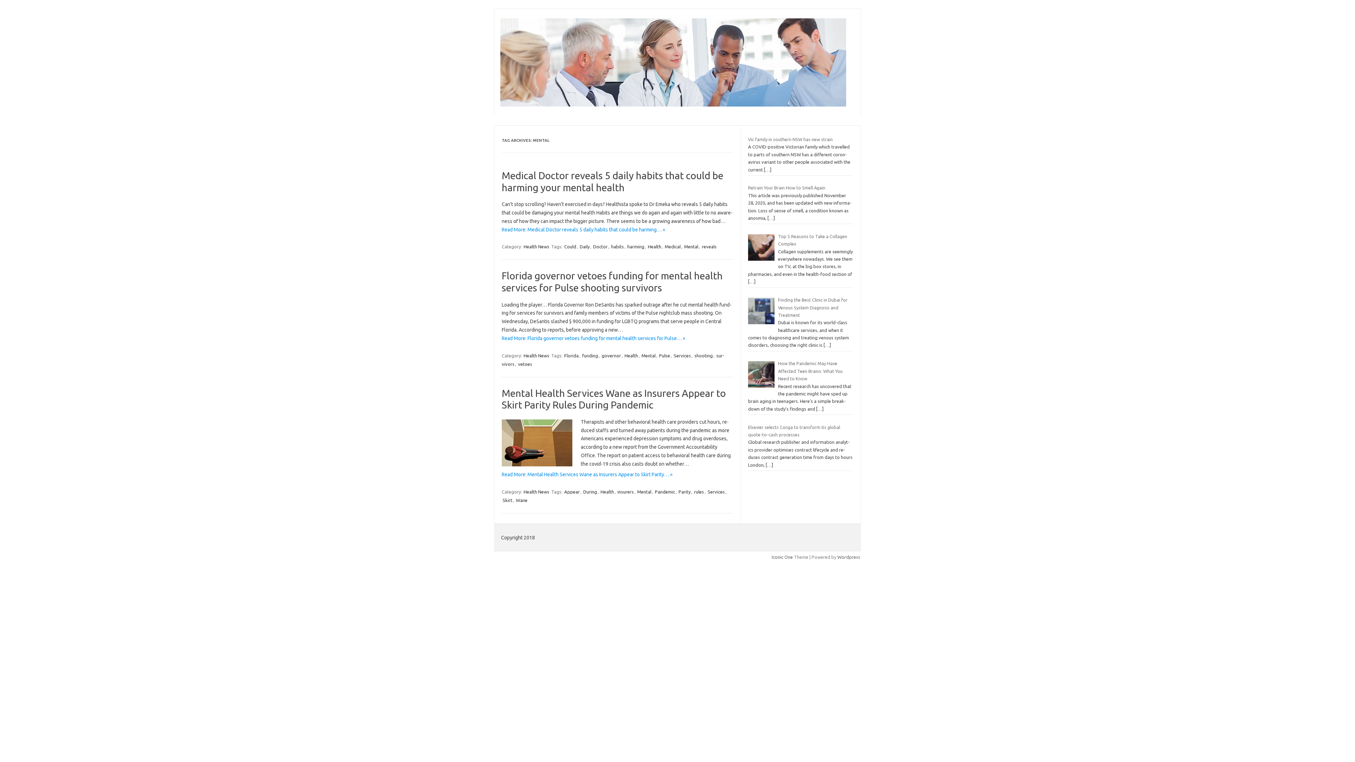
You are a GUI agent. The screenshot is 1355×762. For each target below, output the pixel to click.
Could (570, 246)
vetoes (525, 364)
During (590, 491)
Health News (536, 246)
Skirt (507, 500)
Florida (571, 355)
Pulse (664, 355)
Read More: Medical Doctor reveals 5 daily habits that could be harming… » (583, 229)
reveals (709, 246)
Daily (585, 246)
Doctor (600, 246)
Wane (522, 500)
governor (611, 355)
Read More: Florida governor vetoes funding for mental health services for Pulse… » (593, 338)
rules (699, 491)
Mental (691, 246)
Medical (673, 246)
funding (590, 355)
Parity (685, 491)
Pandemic (665, 491)
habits (617, 246)
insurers (626, 491)
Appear (572, 491)
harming (635, 246)
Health (654, 246)
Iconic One (782, 557)
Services (682, 355)
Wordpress (848, 557)
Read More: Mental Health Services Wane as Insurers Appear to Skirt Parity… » (587, 474)
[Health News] (673, 105)
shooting (703, 355)
